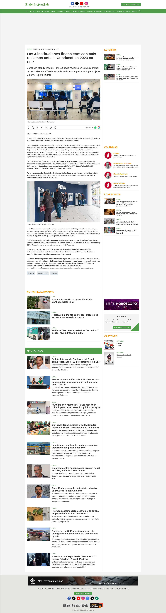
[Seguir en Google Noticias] (98, 127)
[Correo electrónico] (46, 127)
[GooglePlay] (97, 598)
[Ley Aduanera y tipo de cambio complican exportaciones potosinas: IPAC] (38, 452)
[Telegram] (41, 127)
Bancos (31, 273)
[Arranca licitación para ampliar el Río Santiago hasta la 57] (38, 302)
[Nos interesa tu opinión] (83, 580)
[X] (77, 3)
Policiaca (39, 11)
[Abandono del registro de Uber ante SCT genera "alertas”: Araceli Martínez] (38, 562)
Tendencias (98, 11)
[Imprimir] (55, 127)
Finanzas (60, 11)
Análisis (67, 11)
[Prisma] (108, 155)
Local (32, 11)
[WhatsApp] (37, 127)
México (46, 11)
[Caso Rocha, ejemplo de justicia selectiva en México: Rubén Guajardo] (38, 494)
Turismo (119, 11)
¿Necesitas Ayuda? (83, 593)
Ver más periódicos (131, 4)
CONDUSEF (42, 273)
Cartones (75, 11)
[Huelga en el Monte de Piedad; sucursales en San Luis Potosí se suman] (38, 317)
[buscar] (139, 11)
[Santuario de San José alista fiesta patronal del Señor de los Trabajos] (109, 212)
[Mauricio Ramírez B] (108, 175)
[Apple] (92, 598)
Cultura (90, 11)
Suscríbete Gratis (121, 327)
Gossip (82, 11)
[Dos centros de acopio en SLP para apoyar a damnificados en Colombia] (109, 230)
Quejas (54, 273)
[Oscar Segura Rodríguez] (108, 165)
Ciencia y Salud (109, 11)
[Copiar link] (50, 127)
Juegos (134, 11)
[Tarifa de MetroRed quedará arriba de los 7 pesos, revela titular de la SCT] (38, 333)
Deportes (126, 11)
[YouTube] (81, 3)
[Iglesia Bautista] (108, 185)
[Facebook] (72, 3)
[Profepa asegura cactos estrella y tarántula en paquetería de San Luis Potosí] (38, 516)
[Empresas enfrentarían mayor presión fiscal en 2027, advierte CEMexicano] (38, 473)
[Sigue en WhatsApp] (95, 127)
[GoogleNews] (87, 598)
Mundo (53, 11)
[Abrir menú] (26, 11)
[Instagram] (86, 3)
